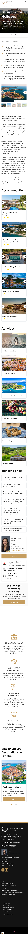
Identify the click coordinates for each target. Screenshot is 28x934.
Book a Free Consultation (19, 548)
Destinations (8, 41)
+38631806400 (17, 546)
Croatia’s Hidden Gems (6, 896)
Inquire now (14, 556)
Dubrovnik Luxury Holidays (8, 907)
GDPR (17, 928)
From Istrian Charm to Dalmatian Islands (9, 890)
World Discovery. (15, 847)
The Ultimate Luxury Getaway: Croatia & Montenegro (12, 892)
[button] (25, 92)
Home (2, 41)
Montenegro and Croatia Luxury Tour (8, 885)
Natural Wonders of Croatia (7, 887)
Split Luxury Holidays (7, 912)
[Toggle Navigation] (25, 2)
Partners (5, 928)
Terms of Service (11, 928)
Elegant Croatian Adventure (7, 883)
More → (14, 799)
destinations (6, 903)
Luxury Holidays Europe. (10, 845)
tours (2, 881)
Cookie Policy (22, 928)
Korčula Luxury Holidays (8, 914)
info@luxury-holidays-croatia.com (19, 543)
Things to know (15, 35)
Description (6, 35)
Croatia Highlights (5, 888)
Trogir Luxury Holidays (7, 909)
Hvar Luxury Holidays (7, 905)
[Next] (24, 772)
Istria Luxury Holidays (7, 911)
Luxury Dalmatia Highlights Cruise (8, 894)
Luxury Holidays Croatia (14, 842)
